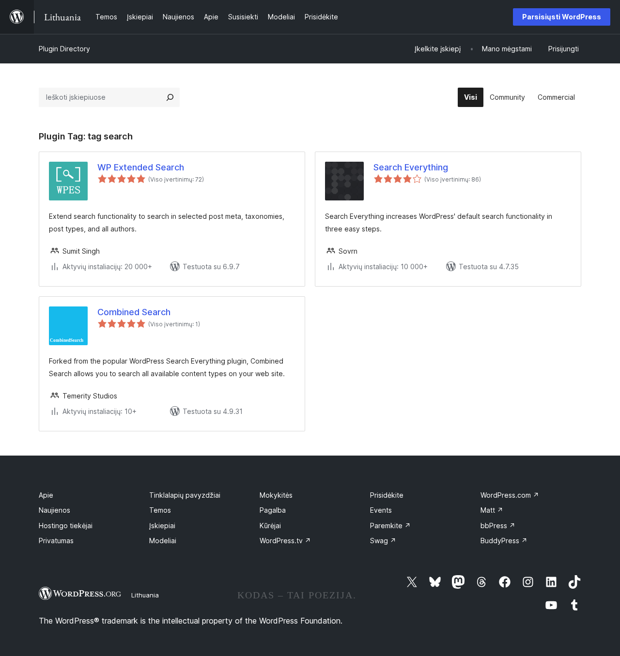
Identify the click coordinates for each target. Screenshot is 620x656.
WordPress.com (509, 495)
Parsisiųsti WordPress (561, 17)
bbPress (497, 525)
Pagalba (273, 510)
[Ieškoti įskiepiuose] (170, 97)
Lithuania (145, 595)
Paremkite (390, 525)
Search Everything (410, 167)
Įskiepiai (162, 525)
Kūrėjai (270, 525)
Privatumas (56, 540)
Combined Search (133, 312)
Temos (160, 510)
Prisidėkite (386, 495)
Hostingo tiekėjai (66, 525)
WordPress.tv (285, 540)
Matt (491, 510)
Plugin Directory (64, 49)
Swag (383, 540)
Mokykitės (276, 495)
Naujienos (54, 510)
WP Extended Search (140, 167)
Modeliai (162, 540)
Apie (46, 495)
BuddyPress (503, 540)
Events (381, 510)
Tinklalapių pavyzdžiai (184, 495)
